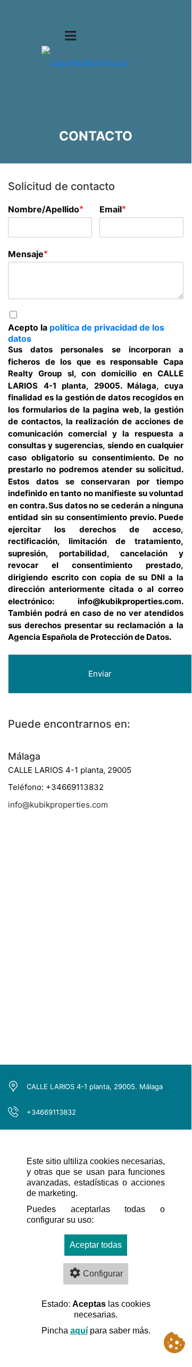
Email (110, 209)
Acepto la (86, 333)
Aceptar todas (96, 1244)
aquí (79, 1330)
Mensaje (26, 254)
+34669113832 (51, 1112)
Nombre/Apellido (43, 209)
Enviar (100, 674)
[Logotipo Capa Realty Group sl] (85, 70)
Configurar (103, 1273)
